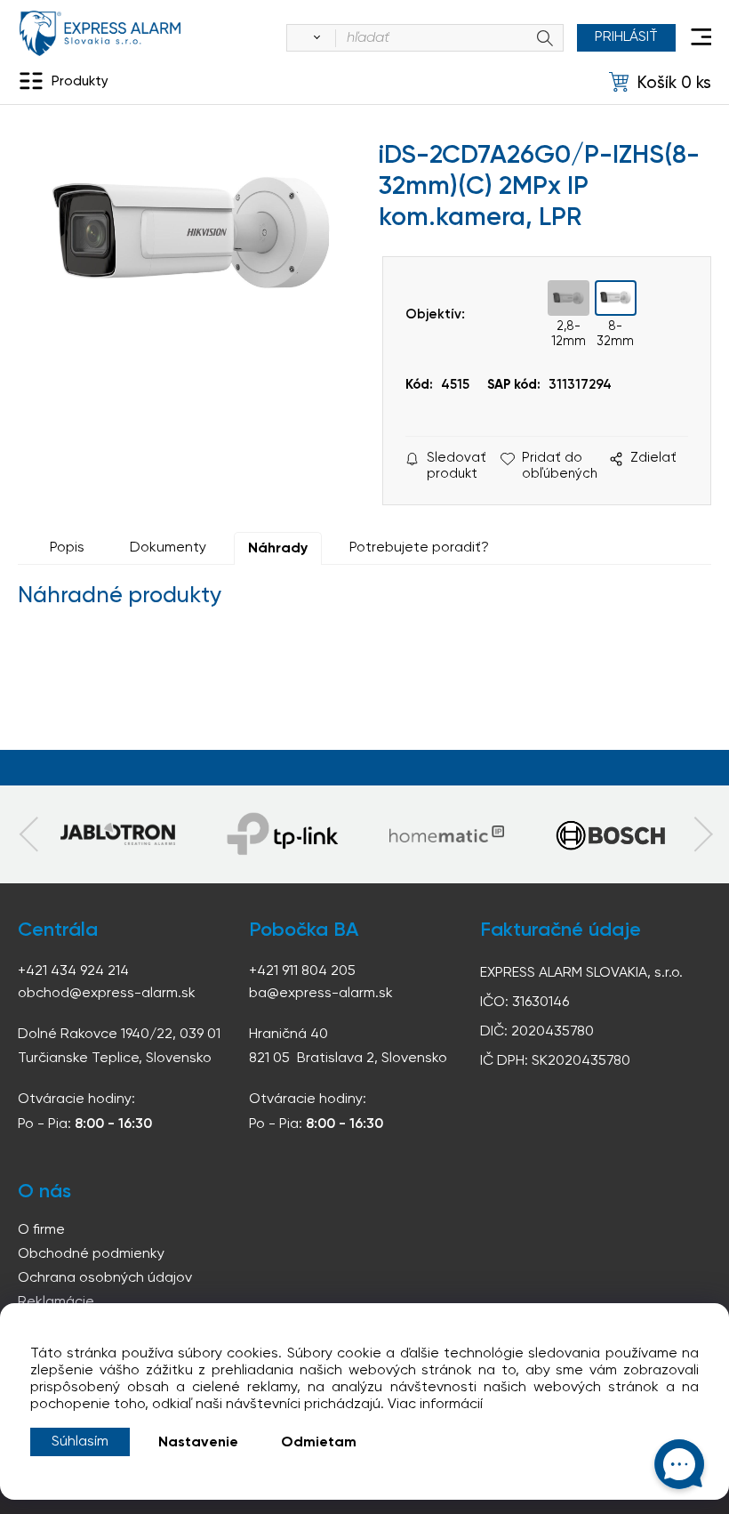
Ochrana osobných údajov (105, 1278)
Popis (67, 548)
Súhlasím (80, 1442)
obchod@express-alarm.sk (107, 994)
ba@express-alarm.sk (321, 994)
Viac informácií (435, 1404)
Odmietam (318, 1443)
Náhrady (278, 549)
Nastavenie (198, 1443)
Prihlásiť (626, 37)
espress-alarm (100, 33)
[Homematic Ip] (446, 834)
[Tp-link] (117, 834)
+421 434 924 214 (73, 971)
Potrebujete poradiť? (419, 548)
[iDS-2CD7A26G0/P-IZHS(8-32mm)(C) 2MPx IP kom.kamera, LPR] (192, 291)
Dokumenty (168, 548)
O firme (41, 1230)
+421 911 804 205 (302, 971)
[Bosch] (611, 834)
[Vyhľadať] (314, 38)
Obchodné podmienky (91, 1254)
